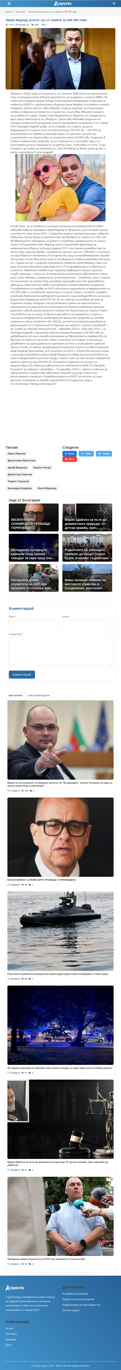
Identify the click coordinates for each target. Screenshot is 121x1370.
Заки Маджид (47, 488)
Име (12, 616)
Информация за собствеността (81, 1305)
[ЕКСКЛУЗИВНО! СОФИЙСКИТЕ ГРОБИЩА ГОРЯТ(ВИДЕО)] (60, 837)
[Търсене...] (114, 3)
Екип (9, 1345)
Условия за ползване (75, 1293)
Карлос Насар (42, 467)
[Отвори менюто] (9, 3)
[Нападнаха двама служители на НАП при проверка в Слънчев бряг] (60, 1216)
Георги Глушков (18, 481)
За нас (9, 1328)
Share (71, 453)
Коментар (16, 634)
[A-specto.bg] (62, 3)
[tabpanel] (60, 985)
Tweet (105, 453)
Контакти (11, 1334)
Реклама (11, 1339)
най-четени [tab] (15, 695)
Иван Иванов (16, 453)
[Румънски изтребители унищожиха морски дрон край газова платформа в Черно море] (60, 931)
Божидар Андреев (20, 488)
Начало (9, 11)
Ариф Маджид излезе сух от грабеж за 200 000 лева (52, 11)
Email (65, 616)
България (20, 11)
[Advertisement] (32, 411)
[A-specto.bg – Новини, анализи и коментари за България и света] (15, 1290)
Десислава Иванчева (22, 460)
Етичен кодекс (71, 1310)
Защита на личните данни (78, 1299)
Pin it (71, 459)
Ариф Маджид (17, 467)
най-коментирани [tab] (39, 695)
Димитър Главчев (20, 474)
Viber (88, 453)
